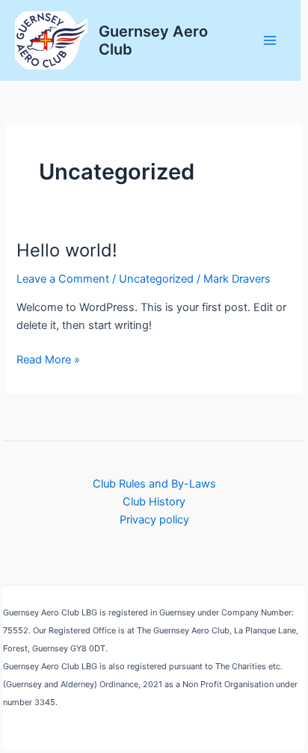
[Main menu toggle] (270, 40)
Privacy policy (154, 519)
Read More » (48, 360)
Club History (154, 501)
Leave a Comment (62, 279)
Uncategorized (156, 279)
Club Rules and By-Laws (154, 484)
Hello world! (66, 250)
